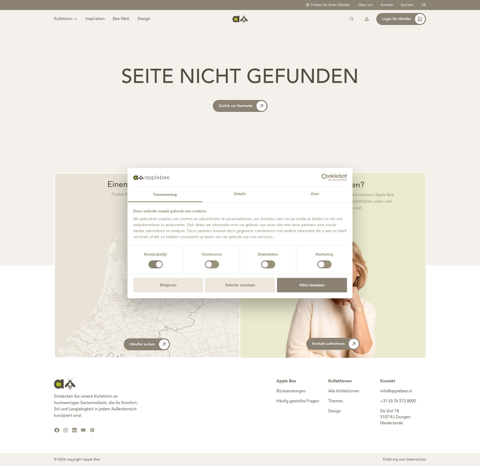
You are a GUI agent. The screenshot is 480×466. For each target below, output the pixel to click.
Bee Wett (121, 19)
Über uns (365, 5)
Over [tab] (315, 194)
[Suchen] (351, 18)
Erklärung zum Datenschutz (404, 459)
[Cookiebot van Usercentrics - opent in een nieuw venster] (325, 177)
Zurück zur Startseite (235, 106)
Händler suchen (142, 344)
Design (144, 19)
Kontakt (387, 5)
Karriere (407, 5)
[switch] (212, 264)
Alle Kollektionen (343, 391)
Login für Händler (396, 19)
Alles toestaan (311, 285)
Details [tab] (240, 194)
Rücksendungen (291, 391)
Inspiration (95, 19)
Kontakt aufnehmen (328, 344)
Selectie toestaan (240, 285)
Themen (335, 401)
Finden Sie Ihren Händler (330, 5)
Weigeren (168, 285)
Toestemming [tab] (165, 194)
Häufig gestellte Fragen (297, 401)
